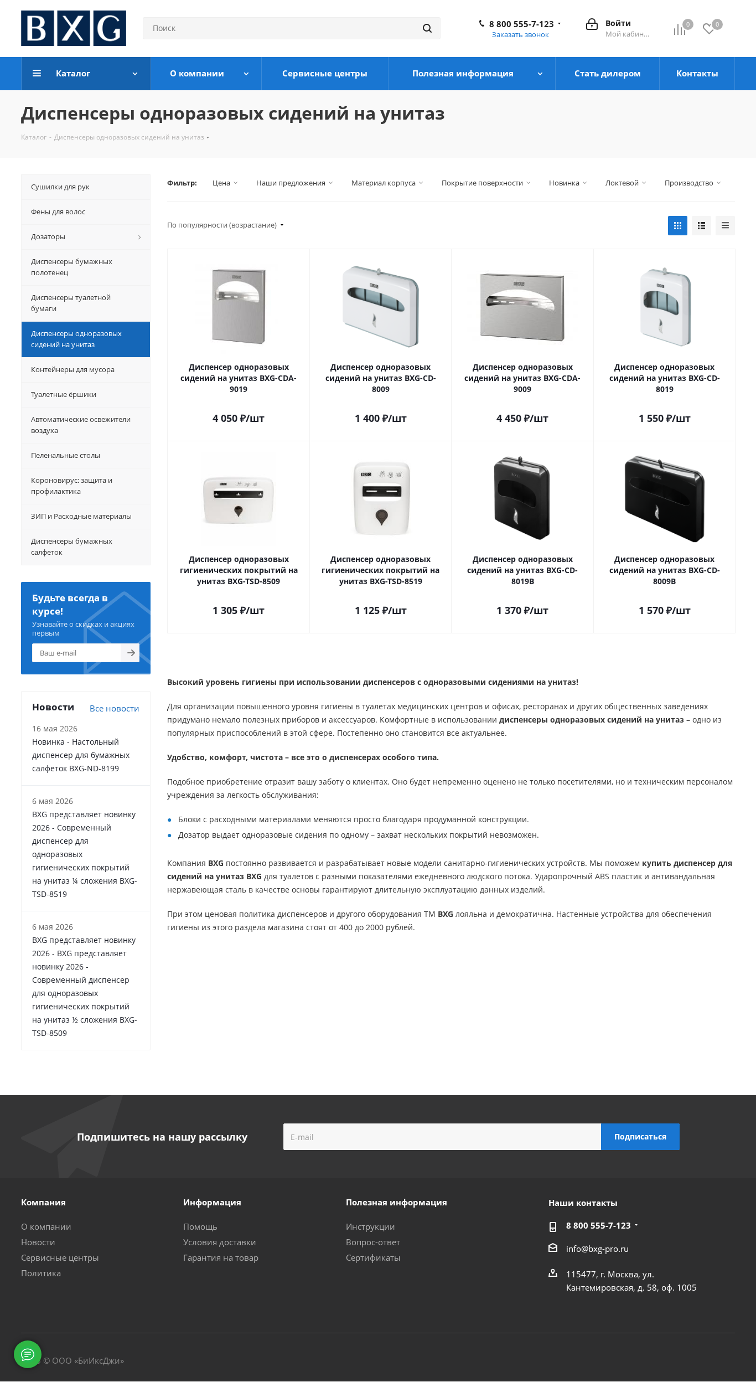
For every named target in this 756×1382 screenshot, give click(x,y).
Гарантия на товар (220, 1257)
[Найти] (427, 28)
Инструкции (370, 1226)
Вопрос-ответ (373, 1241)
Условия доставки (219, 1241)
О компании (46, 1226)
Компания (43, 1202)
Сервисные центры (60, 1257)
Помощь (200, 1226)
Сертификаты (373, 1257)
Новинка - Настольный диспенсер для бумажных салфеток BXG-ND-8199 (81, 754)
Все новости (114, 708)
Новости (38, 1241)
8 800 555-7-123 (521, 24)
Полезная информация (396, 1202)
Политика (41, 1272)
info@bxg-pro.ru (597, 1248)
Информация (212, 1202)
